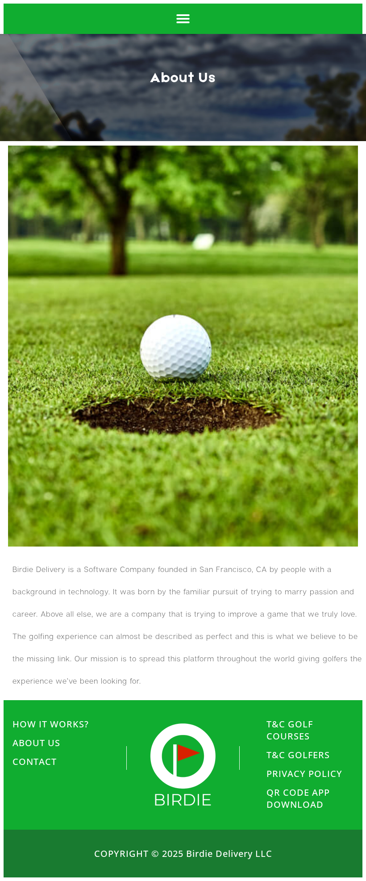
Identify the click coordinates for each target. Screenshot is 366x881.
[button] (183, 18)
